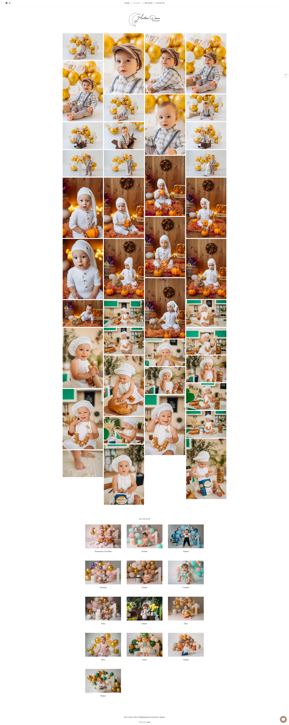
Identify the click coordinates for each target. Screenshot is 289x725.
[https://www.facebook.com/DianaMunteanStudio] (6, 3)
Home (127, 3)
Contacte (160, 3)
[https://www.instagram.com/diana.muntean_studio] (9, 3)
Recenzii (148, 3)
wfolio (148, 722)
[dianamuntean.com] (144, 20)
